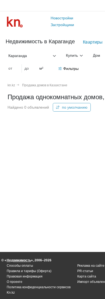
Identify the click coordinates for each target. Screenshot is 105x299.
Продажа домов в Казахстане (44, 85)
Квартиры (93, 42)
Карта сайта (86, 276)
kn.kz (11, 85)
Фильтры (71, 68)
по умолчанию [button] (74, 107)
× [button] (50, 56)
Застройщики (62, 25)
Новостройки (62, 18)
